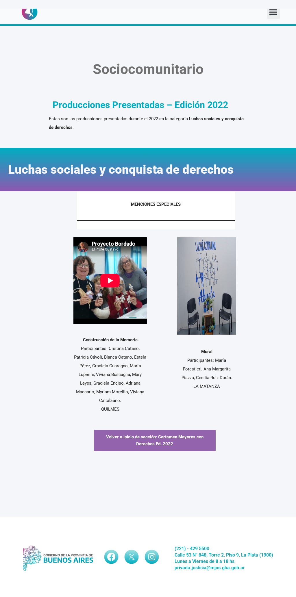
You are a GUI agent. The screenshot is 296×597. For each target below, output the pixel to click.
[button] (273, 12)
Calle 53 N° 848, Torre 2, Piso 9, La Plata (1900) (224, 555)
